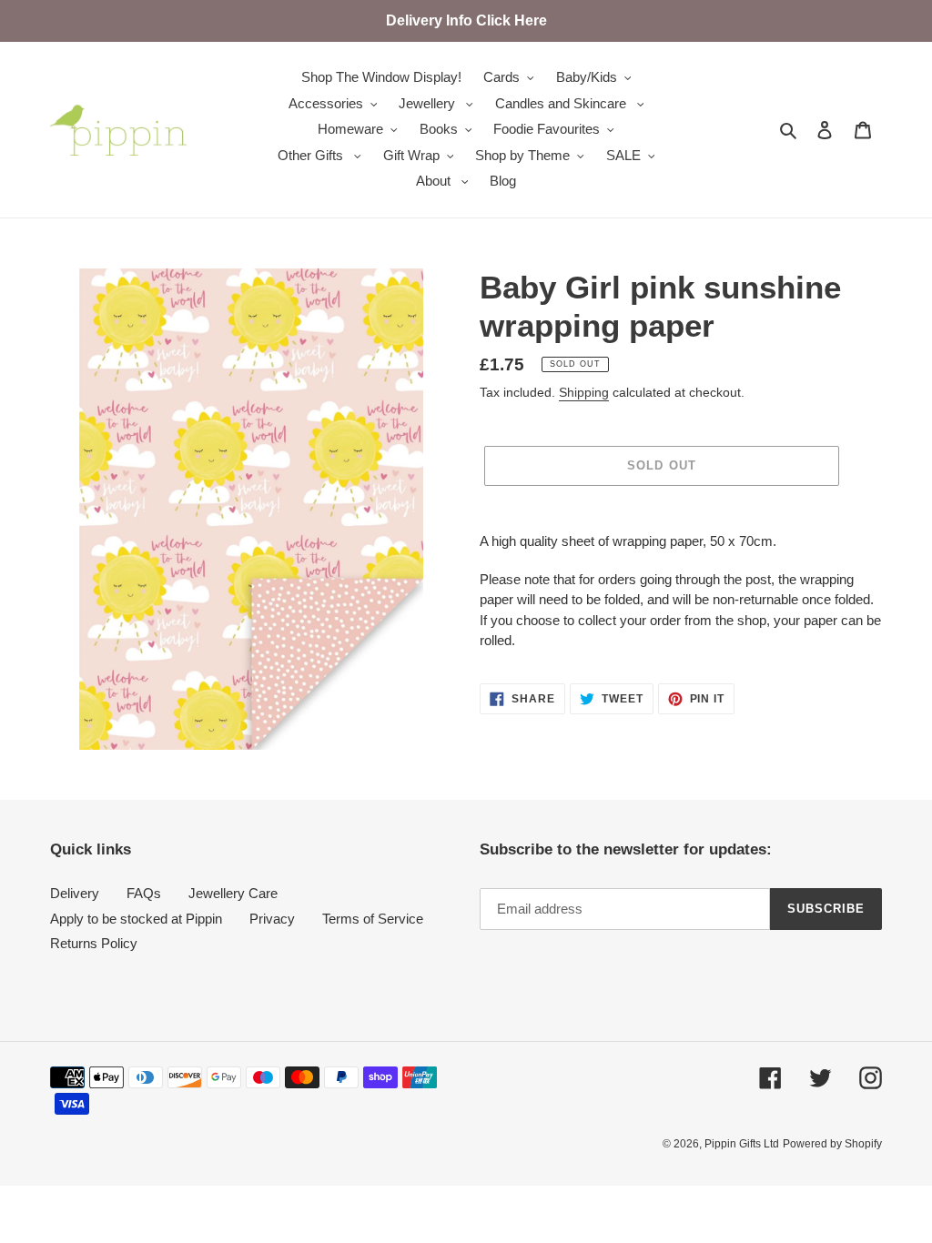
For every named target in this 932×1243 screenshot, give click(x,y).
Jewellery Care (233, 893)
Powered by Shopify (832, 1143)
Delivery (74, 893)
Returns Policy (93, 943)
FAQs (144, 893)
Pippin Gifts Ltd (741, 1143)
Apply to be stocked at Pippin (136, 918)
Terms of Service (372, 918)
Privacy (272, 918)
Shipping (584, 392)
